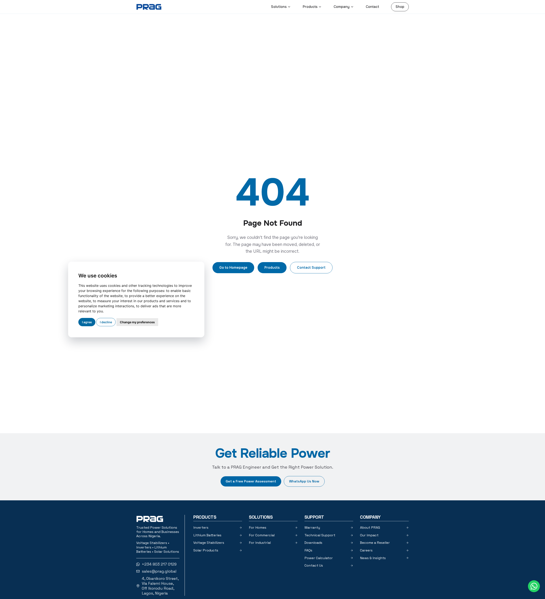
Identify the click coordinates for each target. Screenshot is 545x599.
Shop (400, 6)
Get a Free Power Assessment (251, 481)
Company (342, 6)
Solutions (279, 6)
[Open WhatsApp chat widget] (534, 586)
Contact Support (311, 267)
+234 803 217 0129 (159, 564)
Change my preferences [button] (137, 322)
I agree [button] (87, 322)
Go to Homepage (233, 267)
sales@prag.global (159, 571)
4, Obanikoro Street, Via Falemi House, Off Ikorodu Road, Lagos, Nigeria (160, 586)
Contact (372, 6)
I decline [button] (106, 322)
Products (310, 6)
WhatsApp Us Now (304, 481)
